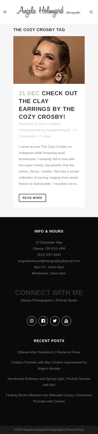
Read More (32, 198)
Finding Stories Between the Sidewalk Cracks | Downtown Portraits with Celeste (49, 398)
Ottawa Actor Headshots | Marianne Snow (49, 352)
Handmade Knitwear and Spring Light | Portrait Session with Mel (49, 382)
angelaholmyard (58, 130)
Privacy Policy (75, 429)
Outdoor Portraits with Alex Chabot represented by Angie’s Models (49, 365)
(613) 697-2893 (49, 255)
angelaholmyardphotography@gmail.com (49, 261)
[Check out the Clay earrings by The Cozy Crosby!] (49, 60)
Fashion (55, 124)
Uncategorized (30, 130)
